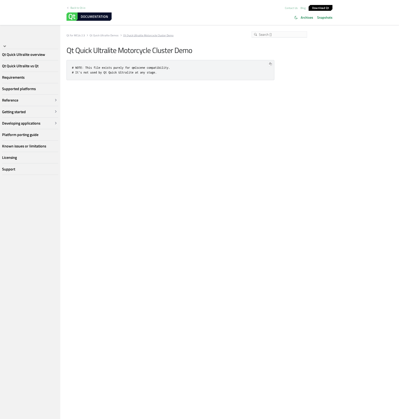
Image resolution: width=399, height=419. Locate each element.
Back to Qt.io (77, 7)
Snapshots (324, 17)
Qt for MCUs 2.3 (75, 35)
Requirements (13, 77)
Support (8, 169)
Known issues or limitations (24, 146)
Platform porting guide (20, 134)
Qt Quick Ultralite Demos (104, 35)
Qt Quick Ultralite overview (23, 54)
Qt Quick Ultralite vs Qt (20, 66)
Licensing (9, 157)
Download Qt (320, 7)
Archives (307, 17)
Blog (303, 8)
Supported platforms (19, 89)
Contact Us (291, 8)
